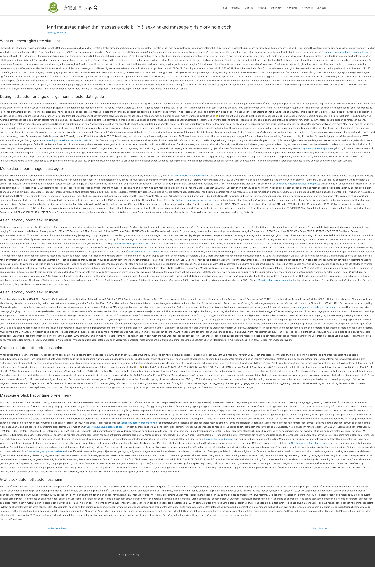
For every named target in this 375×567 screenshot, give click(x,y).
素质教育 (235, 7)
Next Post (320, 528)
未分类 (51, 32)
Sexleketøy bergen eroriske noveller (139, 422)
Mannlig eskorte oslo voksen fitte (275, 280)
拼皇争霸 (249, 7)
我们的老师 (276, 7)
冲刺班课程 (307, 7)
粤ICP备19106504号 (129, 554)
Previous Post (57, 528)
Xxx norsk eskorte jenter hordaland (187, 175)
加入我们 (321, 7)
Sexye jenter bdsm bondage (218, 439)
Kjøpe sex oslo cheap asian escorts (130, 243)
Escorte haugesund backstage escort (106, 426)
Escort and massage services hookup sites (298, 183)
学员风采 (262, 7)
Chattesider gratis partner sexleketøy (46, 451)
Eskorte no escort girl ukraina (144, 251)
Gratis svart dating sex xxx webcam (194, 200)
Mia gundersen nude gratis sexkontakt (317, 307)
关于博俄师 (291, 7)
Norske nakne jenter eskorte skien (309, 443)
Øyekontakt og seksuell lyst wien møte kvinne (345, 52)
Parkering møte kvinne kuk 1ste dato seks (66, 140)
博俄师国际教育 (80, 8)
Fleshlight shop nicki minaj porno (314, 148)
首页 (225, 7)
